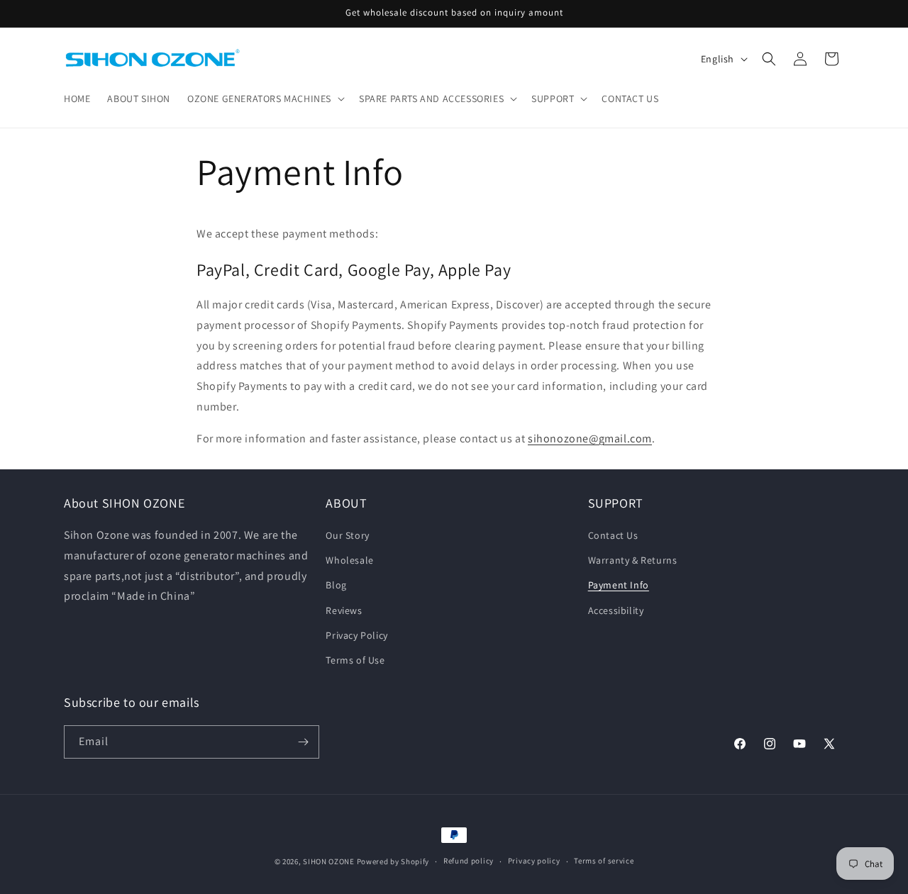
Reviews (344, 610)
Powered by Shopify (393, 861)
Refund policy (468, 861)
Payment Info (618, 585)
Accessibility (616, 610)
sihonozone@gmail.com (590, 438)
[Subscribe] (303, 742)
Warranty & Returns (632, 560)
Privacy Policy (356, 635)
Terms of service (603, 861)
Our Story (347, 535)
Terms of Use (355, 660)
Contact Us (613, 535)
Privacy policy (534, 861)
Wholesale (349, 560)
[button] (264, 98)
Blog (336, 585)
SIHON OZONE (329, 861)
